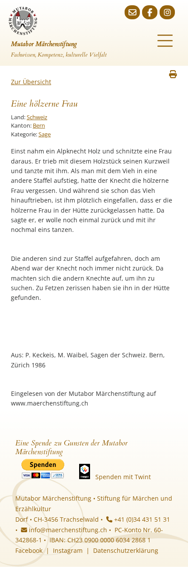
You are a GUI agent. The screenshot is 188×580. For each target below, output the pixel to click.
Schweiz (37, 117)
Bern (39, 125)
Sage (44, 134)
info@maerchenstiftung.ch (67, 530)
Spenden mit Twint (123, 477)
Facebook (28, 550)
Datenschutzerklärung (125, 550)
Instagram (68, 550)
